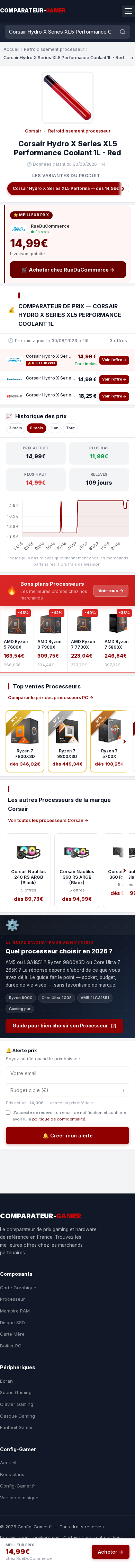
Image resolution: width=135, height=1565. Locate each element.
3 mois (15, 427)
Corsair (33, 131)
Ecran (6, 1381)
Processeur (12, 1299)
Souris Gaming (16, 1392)
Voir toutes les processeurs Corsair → (48, 820)
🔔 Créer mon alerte (68, 1135)
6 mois (36, 427)
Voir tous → (111, 590)
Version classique (19, 1497)
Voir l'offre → (114, 360)
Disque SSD (12, 1322)
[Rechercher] (122, 32)
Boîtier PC (10, 1345)
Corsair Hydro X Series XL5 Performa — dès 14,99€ (66, 188)
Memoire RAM (15, 1311)
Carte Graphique (18, 1287)
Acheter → (110, 1552)
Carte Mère (12, 1334)
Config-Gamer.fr (17, 1486)
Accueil (11, 49)
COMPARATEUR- (33, 10)
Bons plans (12, 1474)
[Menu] (128, 11)
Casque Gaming (17, 1416)
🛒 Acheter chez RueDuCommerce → (68, 270)
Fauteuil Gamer (16, 1427)
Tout (70, 427)
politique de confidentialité (58, 1119)
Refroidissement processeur (54, 49)
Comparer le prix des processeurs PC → (50, 697)
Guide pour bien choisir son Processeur (60, 1025)
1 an (54, 427)
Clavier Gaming (16, 1404)
